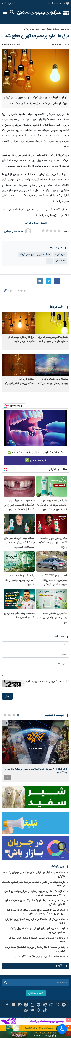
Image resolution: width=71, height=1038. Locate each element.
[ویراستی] (13, 1005)
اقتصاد (44, 223)
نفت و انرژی (31, 223)
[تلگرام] (63, 1005)
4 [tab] (5, 715)
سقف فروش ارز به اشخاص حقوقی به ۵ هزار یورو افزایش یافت (35, 921)
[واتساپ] (26, 1011)
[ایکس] (57, 1005)
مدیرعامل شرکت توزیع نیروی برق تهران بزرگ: (46, 29)
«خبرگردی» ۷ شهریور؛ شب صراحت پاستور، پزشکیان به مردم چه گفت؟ (36, 771)
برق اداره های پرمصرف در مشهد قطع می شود (21, 339)
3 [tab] (9, 715)
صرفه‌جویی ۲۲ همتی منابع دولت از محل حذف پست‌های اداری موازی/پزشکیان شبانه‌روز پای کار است (35, 912)
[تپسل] (5, 406)
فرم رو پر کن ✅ (35, 460)
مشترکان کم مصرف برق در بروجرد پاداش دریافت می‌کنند (52, 381)
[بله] (38, 1005)
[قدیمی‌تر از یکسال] (52, 323)
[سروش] (19, 1005)
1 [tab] (18, 715)
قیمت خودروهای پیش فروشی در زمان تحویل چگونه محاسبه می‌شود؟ (37, 930)
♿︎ (62, 1028)
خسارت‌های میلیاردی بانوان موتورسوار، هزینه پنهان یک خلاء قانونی (34, 875)
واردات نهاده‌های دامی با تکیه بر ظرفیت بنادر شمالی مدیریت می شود (33, 884)
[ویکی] (32, 1011)
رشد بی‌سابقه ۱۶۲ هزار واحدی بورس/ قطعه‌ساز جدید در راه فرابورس (35, 949)
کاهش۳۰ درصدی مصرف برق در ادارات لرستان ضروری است (53, 339)
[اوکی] (38, 1011)
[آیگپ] (32, 1005)
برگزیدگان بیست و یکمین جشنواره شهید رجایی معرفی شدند (36, 940)
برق (49, 261)
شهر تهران (60, 255)
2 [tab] (14, 715)
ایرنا (39, 13)
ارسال (7, 696)
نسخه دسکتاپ (35, 993)
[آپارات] (45, 1005)
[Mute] (13, 442)
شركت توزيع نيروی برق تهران (35, 255)
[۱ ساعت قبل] (35, 742)
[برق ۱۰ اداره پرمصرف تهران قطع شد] (35, 71)
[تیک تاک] (45, 1011)
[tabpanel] (35, 751)
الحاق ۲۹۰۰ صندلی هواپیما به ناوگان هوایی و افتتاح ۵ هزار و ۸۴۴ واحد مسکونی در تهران (34, 893)
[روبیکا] (51, 1005)
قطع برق (60, 261)
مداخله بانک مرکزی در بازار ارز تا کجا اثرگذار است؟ (40, 957)
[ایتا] (26, 1005)
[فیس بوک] (7, 1005)
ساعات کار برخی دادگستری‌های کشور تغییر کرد (19, 381)
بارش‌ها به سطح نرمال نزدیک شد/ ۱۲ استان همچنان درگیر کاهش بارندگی (35, 902)
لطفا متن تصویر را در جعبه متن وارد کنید (47, 681)
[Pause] (7, 442)
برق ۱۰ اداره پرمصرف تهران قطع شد (37, 36)
